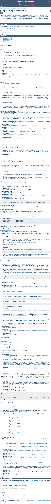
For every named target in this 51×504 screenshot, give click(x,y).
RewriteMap (44, 376)
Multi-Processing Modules (5, 230)
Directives (32, 500)
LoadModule (5, 247)
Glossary (39, 500)
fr (45, 499)
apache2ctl (44, 150)
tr (49, 499)
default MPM (17, 242)
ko (47, 499)
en (43, 499)
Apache (1, 8)
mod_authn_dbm (27, 376)
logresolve (20, 432)
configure (4, 15)
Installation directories (7, 39)
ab (17, 417)
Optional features (6, 41)
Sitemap (43, 500)
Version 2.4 (19, 8)
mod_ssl (6, 368)
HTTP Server (6, 8)
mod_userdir (11, 468)
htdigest (19, 426)
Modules (28, 500)
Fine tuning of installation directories (38, 443)
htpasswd (40, 117)
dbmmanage (45, 117)
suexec (4, 151)
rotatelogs (20, 435)
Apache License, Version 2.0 (13, 501)
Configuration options (7, 38)
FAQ (36, 500)
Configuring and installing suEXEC (38, 438)
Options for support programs (9, 43)
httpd (39, 150)
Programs (24, 8)
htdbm (18, 423)
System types (6, 40)
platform (16, 19)
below (38, 30)
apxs (33, 278)
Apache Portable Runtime (10, 355)
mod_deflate (8, 374)
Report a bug (48, 500)
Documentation (13, 8)
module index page (33, 231)
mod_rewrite (36, 376)
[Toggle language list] (1, 13)
